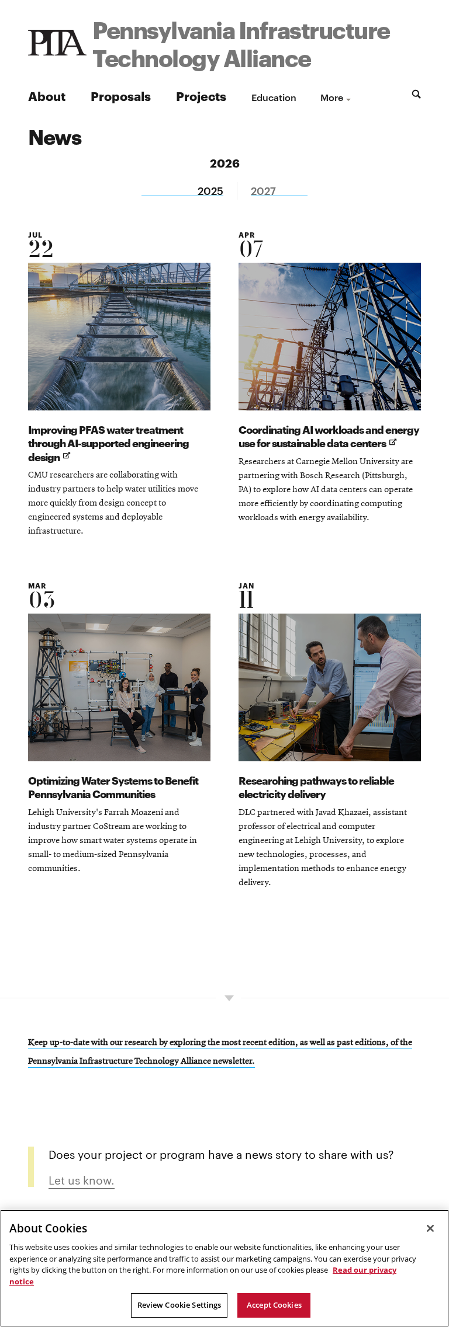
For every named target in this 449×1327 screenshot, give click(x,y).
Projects (201, 95)
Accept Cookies (274, 1305)
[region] (224, 1268)
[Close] (430, 1228)
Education (273, 96)
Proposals (121, 95)
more (331, 96)
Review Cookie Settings (179, 1305)
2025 (210, 190)
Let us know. (82, 1179)
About (46, 95)
